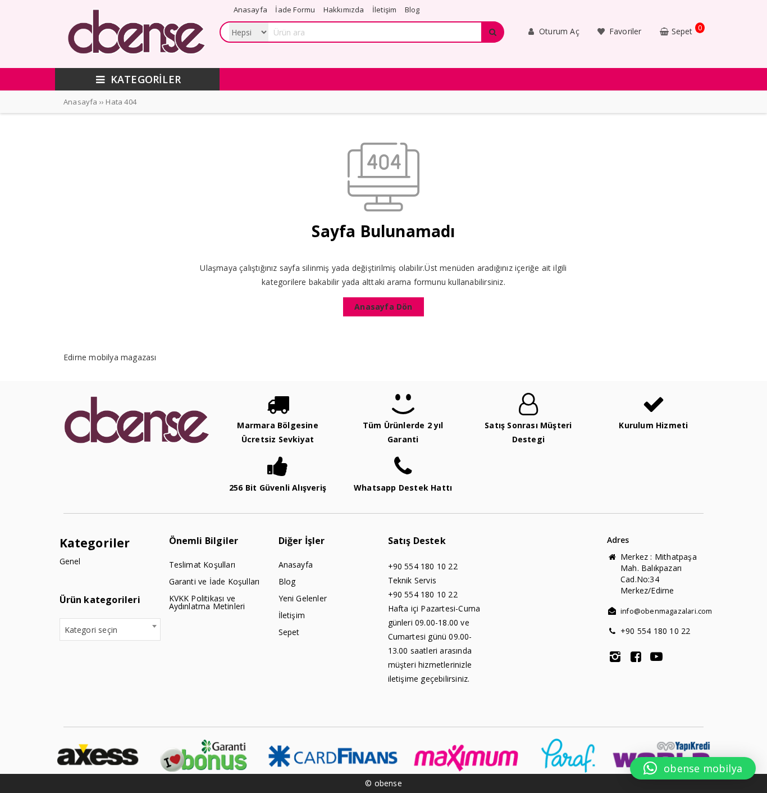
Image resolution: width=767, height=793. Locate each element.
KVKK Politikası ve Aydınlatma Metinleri (207, 602)
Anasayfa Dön (383, 306)
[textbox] (110, 630)
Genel (70, 561)
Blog (287, 581)
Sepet (289, 632)
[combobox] (110, 629)
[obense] (137, 58)
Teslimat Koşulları (202, 564)
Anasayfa (296, 564)
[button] (693, 768)
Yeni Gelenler (303, 598)
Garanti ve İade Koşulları (214, 581)
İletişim (292, 615)
